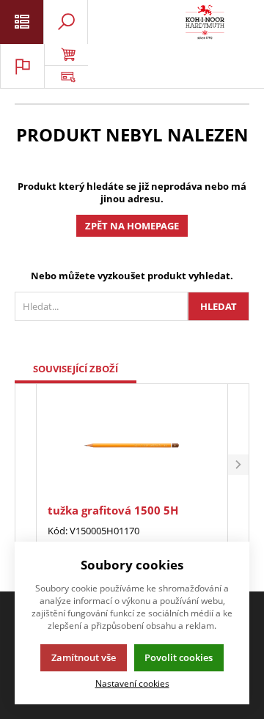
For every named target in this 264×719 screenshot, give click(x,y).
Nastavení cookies (132, 683)
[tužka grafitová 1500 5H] (132, 445)
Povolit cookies (178, 657)
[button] (238, 465)
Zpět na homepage (132, 225)
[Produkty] (205, 22)
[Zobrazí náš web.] (66, 77)
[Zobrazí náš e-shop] (66, 55)
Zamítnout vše (83, 657)
